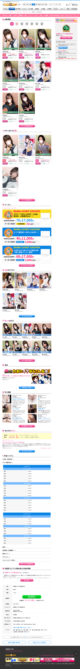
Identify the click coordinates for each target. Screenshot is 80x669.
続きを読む (27, 580)
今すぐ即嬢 (30, 8)
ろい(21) (40, 416)
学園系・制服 (19, 627)
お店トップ (5, 15)
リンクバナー (62, 655)
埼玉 (33, 4)
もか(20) (4, 354)
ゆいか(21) (22, 83)
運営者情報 (45, 655)
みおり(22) (44, 337)
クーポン (36, 15)
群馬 (46, 4)
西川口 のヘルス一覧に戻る (39, 642)
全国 (24, 4)
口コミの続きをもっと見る (45, 448)
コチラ (24, 637)
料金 (26, 15)
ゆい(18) (14, 337)
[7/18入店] (27, 49)
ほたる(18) (44, 354)
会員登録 (76, 5)
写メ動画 (43, 8)
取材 (41, 15)
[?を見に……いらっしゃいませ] (32, 418)
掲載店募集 (67, 655)
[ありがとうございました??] (6, 399)
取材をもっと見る (26, 387)
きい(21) (21, 51)
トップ (5, 8)
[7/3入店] (27, 81)
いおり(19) (42, 289)
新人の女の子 (57, 15)
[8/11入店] (10, 113)
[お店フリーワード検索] (60, 4)
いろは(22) (5, 189)
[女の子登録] (17, 52)
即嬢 (10, 15)
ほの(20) (37, 51)
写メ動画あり (5, 57)
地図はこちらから (63, 47)
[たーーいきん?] (6, 408)
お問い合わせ (72, 655)
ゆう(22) (17, 289)
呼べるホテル (74, 8)
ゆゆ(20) (4, 115)
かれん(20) (5, 51)
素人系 (14, 627)
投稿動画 (37, 8)
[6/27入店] (10, 81)
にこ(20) (21, 115)
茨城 (30, 4)
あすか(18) (22, 157)
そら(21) (4, 83)
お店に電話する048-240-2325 (32, 596)
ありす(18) (34, 354)
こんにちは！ (72, 3)
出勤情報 (20, 15)
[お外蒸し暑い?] (32, 408)
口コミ (61, 8)
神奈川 (39, 4)
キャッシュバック (55, 9)
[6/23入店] (43, 49)
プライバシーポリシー (55, 655)
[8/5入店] (10, 49)
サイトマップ (40, 655)
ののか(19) (5, 289)
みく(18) (37, 83)
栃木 (43, 4)
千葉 (27, 4)
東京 (36, 4)
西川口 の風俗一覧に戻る (14, 642)
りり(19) (4, 310)
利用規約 (49, 655)
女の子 (15, 15)
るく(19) (14, 354)
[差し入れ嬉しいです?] (6, 418)
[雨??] (32, 399)
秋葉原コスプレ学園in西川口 (64, 34)
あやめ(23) (25, 337)
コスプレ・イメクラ (27, 627)
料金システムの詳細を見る (26, 564)
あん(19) (17, 310)
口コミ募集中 (10, 57)
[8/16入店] (27, 113)
